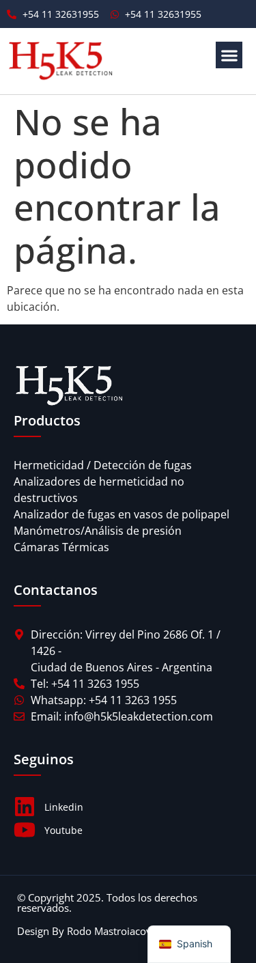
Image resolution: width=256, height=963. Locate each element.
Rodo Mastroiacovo (112, 931)
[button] (229, 55)
